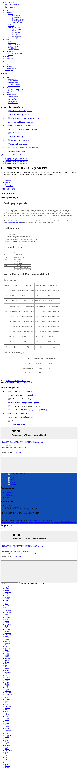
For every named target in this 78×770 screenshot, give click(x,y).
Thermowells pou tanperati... (19, 144)
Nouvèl (7, 56)
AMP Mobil (48, 520)
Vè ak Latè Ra (12, 48)
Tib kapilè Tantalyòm (16, 425)
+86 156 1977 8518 (10, 2)
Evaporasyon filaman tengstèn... (21, 122)
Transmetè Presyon (18, 19)
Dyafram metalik (17, 17)
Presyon (10, 14)
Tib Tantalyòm (16, 31)
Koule (10, 24)
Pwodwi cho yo (32, 520)
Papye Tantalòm (17, 36)
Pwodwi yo (8, 12)
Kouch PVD (12, 41)
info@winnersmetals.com (12, 4)
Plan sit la (41, 520)
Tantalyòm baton (17, 29)
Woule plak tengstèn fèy (8, 522)
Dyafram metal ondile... (17, 151)
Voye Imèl (4, 527)
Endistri (7, 39)
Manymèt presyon (17, 21)
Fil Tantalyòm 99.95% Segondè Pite (22, 395)
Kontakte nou (9, 58)
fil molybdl (57, 522)
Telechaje (11, 55)
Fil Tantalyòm (16, 32)
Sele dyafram (16, 15)
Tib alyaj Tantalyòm (22, 522)
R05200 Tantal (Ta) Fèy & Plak (20, 417)
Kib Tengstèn (33, 522)
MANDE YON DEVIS (8, 189)
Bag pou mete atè (13, 91)
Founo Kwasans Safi (14, 44)
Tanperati (11, 26)
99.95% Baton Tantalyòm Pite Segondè (18, 381)
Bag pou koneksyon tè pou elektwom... (23, 129)
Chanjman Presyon (18, 22)
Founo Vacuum (13, 46)
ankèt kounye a (9, 517)
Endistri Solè (12, 43)
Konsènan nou (9, 51)
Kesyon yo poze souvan (15, 53)
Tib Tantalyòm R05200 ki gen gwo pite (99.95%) (27, 410)
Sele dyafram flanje (15, 137)
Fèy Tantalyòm (16, 34)
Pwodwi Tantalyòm (14, 27)
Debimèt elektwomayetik (15, 89)
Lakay (6, 10)
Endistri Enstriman (14, 50)
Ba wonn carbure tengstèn (45, 522)
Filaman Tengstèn (13, 38)
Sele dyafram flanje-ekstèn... (19, 115)
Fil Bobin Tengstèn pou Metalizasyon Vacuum (19, 382)
